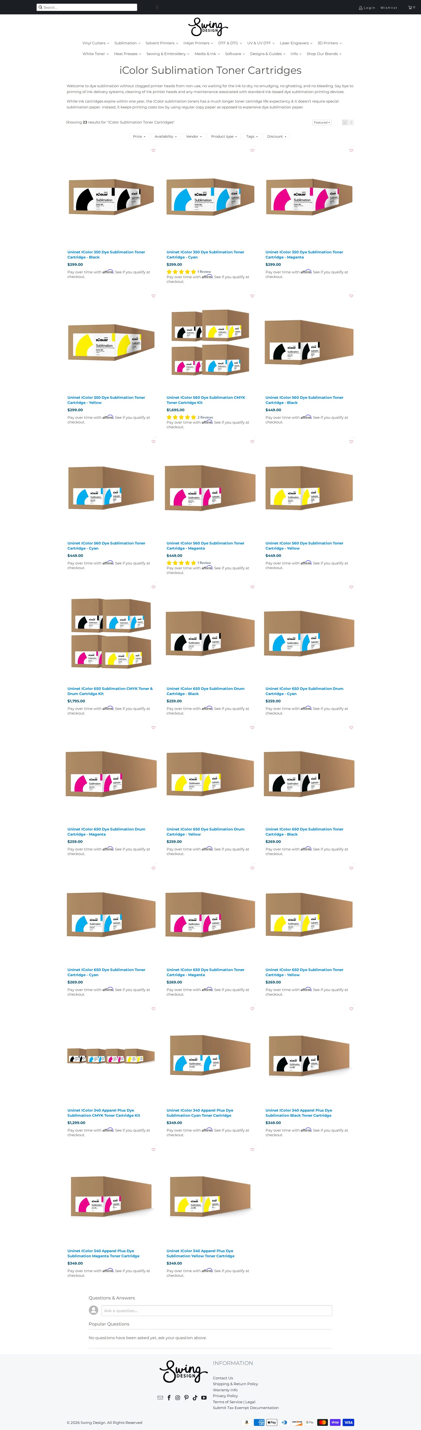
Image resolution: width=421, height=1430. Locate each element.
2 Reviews (205, 417)
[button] (157, 7)
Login (370, 8)
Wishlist (389, 8)
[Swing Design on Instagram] (178, 1398)
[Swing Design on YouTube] (204, 1398)
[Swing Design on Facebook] (169, 1398)
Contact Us (223, 1378)
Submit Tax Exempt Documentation (246, 1407)
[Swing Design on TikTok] (195, 1398)
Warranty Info (225, 1390)
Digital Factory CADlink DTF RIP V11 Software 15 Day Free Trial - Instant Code (131, 1419)
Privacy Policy (225, 1395)
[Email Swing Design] (160, 1398)
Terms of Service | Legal (234, 1402)
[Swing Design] (208, 27)
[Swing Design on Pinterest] (186, 1398)
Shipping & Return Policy (235, 1384)
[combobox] (87, 7)
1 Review (204, 272)
